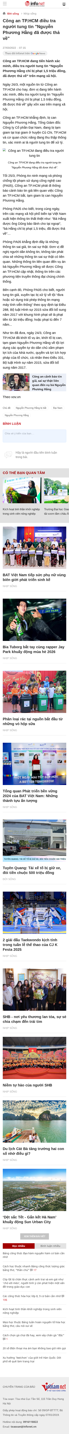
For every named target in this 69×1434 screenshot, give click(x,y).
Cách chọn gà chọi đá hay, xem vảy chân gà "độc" (33, 1335)
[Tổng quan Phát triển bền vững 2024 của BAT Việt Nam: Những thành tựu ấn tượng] (34, 764)
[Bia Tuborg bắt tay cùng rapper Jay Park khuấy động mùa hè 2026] (34, 620)
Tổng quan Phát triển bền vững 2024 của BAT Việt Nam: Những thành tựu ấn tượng (30, 796)
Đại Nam (57, 408)
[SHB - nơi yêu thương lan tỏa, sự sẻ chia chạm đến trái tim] (34, 989)
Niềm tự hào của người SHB (27, 1085)
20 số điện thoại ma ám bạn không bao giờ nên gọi (34, 1348)
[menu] (4, 4)
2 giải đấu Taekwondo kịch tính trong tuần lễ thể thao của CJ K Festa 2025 (30, 945)
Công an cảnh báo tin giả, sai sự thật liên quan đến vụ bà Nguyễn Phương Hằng (49, 383)
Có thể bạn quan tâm (24, 473)
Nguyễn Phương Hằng (17, 415)
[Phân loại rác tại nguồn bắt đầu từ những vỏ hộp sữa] (34, 692)
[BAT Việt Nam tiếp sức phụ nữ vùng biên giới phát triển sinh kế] (34, 548)
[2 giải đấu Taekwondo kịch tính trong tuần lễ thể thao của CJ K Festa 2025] (34, 913)
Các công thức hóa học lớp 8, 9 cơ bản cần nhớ (32, 1296)
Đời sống (13, 13)
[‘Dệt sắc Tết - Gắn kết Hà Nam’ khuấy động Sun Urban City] (34, 1190)
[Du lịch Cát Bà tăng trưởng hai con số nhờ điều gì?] (34, 1121)
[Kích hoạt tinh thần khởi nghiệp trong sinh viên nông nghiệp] (22, 490)
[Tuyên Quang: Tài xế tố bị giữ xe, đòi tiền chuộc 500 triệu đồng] (34, 841)
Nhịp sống (30, 13)
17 (34, 1270)
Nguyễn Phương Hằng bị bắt (31, 408)
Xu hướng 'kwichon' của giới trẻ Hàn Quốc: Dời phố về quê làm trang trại (32, 1359)
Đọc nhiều (18, 1246)
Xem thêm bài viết (34, 1236)
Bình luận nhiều (50, 1246)
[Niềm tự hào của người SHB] (34, 1058)
